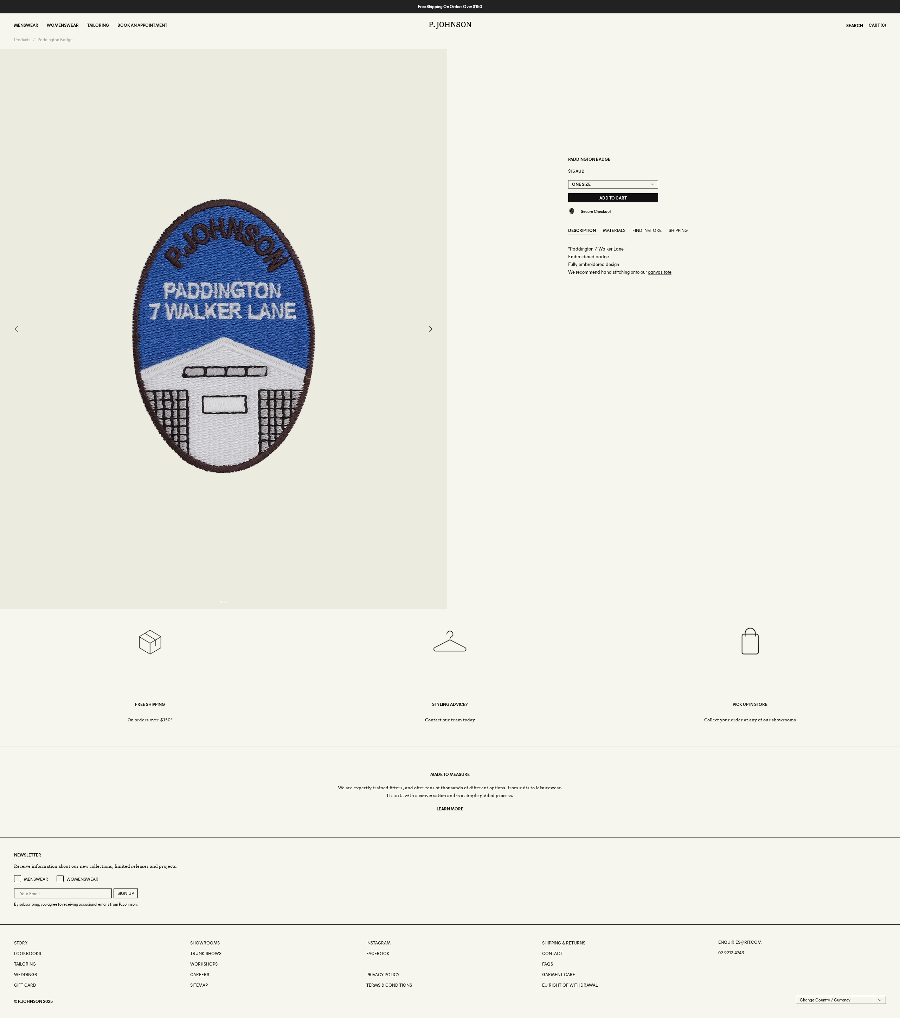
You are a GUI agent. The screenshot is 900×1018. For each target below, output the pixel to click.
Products (22, 40)
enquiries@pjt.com (739, 942)
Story (20, 943)
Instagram (378, 943)
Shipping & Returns (563, 943)
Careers (199, 974)
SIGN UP (125, 893)
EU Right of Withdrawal (570, 985)
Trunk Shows (205, 953)
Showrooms (205, 943)
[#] (366, 964)
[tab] (221, 602)
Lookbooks (27, 953)
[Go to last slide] (16, 329)
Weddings (25, 974)
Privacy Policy (382, 974)
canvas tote (659, 272)
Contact (552, 953)
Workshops (204, 964)
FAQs (547, 964)
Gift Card (25, 985)
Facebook (378, 953)
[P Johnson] (450, 25)
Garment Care (558, 974)
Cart (874, 25)
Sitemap (199, 985)
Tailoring (25, 964)
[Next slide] (430, 329)
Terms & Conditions (389, 985)
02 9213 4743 (731, 952)
